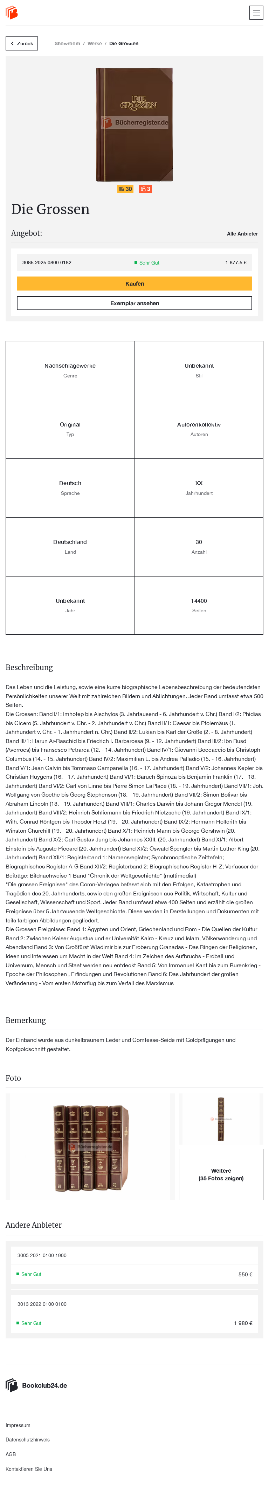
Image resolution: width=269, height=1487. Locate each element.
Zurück (25, 43)
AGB (11, 1454)
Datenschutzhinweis (28, 1439)
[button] (90, 1146)
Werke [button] (95, 43)
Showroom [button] (67, 43)
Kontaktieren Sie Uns (29, 1469)
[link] (12, 13)
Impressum (18, 1425)
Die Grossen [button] (123, 43)
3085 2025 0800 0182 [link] (46, 262)
